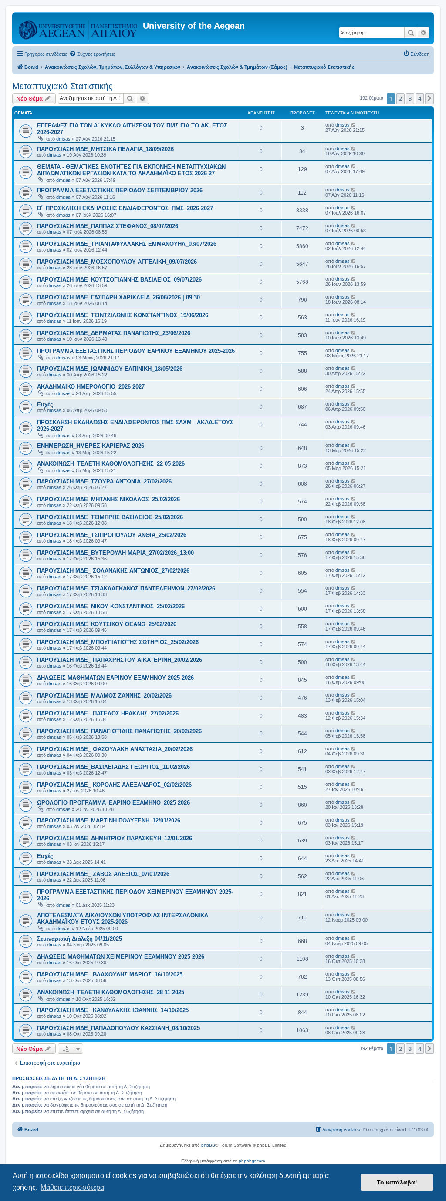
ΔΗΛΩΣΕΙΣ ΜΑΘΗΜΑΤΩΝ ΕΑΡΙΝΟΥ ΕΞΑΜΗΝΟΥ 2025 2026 (115, 677)
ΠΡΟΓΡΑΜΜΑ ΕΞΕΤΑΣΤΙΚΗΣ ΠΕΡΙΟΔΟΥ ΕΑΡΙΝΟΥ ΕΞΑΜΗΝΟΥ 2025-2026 (136, 351)
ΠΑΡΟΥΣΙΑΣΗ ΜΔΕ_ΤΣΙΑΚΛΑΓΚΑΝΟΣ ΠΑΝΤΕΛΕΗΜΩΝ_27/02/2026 (126, 588)
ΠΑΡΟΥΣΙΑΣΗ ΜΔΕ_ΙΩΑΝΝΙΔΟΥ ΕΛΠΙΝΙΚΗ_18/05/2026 (109, 369)
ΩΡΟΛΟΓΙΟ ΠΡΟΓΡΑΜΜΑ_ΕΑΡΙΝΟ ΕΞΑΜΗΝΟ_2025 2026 (113, 802)
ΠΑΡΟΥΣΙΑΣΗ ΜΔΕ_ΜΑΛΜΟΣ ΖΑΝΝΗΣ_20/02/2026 (104, 695)
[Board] (78, 28)
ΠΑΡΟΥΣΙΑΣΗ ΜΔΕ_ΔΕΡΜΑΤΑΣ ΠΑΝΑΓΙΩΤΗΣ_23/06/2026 (113, 333)
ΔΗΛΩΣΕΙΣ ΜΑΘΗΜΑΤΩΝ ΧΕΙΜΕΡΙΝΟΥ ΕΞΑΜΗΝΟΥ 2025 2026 (120, 956)
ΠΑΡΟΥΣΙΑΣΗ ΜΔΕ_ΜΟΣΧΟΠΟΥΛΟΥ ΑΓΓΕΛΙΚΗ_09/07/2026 (117, 261)
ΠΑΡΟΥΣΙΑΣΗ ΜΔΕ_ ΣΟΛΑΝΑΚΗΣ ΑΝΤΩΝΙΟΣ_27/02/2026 (113, 570)
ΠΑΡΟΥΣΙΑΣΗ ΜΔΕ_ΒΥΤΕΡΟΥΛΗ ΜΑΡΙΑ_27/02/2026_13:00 (115, 553)
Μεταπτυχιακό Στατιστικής (62, 86)
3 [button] (410, 98)
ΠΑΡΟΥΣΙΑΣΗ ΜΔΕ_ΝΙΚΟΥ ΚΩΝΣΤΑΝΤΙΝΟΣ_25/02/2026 (111, 606)
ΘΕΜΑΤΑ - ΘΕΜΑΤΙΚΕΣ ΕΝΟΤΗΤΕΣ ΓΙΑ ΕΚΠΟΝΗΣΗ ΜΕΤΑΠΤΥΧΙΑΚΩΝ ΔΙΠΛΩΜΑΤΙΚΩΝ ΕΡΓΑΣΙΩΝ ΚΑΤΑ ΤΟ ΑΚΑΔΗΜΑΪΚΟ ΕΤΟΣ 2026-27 (131, 170)
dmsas (63, 138)
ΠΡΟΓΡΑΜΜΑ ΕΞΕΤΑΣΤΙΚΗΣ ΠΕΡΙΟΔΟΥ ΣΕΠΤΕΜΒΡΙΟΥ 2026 (120, 190)
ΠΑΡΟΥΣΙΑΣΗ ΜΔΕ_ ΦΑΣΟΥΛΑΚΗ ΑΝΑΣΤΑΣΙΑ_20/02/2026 (115, 749)
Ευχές (45, 404)
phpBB (208, 1145)
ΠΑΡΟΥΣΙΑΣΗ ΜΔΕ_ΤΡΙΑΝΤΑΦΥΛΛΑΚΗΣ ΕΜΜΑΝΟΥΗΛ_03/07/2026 (126, 244)
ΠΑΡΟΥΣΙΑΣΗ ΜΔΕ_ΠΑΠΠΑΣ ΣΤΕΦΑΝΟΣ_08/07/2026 (107, 226)
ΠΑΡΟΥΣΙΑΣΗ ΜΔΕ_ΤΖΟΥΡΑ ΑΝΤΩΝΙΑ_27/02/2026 (104, 481)
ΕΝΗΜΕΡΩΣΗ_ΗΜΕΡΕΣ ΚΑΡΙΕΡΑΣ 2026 (90, 446)
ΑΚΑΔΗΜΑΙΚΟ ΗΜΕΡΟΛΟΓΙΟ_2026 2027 (91, 386)
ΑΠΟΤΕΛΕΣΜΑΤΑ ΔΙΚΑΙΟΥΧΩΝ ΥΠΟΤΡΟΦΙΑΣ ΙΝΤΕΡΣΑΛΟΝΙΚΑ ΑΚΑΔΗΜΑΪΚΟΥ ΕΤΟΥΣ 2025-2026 (122, 918)
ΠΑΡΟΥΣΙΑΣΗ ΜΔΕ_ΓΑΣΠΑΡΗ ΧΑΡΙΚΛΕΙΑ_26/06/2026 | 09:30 (118, 297)
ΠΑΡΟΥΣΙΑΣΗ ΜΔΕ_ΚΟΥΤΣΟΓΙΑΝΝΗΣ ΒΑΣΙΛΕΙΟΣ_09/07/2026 (119, 279)
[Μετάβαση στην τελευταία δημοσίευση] (354, 124)
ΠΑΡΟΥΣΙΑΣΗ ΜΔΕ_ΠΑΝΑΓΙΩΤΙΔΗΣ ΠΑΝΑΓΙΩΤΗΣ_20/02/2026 (119, 731)
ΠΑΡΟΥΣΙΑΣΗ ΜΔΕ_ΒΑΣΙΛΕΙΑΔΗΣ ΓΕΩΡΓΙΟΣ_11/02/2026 (113, 767)
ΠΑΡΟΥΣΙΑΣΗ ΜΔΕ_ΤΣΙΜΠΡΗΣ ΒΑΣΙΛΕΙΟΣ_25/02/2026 (110, 517)
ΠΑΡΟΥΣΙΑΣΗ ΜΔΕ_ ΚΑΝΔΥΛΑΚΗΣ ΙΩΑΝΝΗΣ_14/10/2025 (113, 1010)
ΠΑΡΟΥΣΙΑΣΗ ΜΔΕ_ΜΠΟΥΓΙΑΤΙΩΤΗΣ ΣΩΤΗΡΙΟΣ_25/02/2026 (118, 642)
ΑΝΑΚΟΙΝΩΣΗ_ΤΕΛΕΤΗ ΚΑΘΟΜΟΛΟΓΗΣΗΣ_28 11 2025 (110, 992)
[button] (429, 98)
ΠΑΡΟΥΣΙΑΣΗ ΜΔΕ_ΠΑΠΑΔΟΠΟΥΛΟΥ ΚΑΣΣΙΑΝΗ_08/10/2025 (118, 1028)
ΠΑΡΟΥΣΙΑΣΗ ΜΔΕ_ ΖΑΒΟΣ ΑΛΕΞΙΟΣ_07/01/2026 (103, 874)
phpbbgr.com (252, 1160)
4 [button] (419, 98)
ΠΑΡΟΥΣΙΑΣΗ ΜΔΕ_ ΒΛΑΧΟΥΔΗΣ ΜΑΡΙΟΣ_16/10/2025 (109, 974)
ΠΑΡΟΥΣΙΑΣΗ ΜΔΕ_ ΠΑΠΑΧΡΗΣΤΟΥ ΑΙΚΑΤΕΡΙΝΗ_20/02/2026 (119, 660)
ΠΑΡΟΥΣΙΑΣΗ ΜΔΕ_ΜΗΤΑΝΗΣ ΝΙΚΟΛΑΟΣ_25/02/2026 (108, 499)
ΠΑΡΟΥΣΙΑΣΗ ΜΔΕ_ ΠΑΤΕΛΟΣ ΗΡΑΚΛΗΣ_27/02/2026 (108, 713)
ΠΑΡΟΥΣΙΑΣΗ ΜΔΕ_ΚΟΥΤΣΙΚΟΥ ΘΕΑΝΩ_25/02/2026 (106, 624)
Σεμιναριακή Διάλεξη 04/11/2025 (79, 939)
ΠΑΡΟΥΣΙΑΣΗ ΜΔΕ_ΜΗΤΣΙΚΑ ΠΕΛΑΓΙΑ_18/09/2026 (105, 149)
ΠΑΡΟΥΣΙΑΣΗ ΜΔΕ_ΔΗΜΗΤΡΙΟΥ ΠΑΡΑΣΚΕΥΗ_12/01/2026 (114, 838)
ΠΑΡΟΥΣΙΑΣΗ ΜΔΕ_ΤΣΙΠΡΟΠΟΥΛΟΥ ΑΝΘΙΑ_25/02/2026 (111, 535)
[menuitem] (92, 54)
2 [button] (400, 98)
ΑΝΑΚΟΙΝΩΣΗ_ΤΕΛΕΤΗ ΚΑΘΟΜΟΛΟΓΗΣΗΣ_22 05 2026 (111, 463)
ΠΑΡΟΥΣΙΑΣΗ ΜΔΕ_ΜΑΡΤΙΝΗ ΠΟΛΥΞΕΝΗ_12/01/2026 (108, 820)
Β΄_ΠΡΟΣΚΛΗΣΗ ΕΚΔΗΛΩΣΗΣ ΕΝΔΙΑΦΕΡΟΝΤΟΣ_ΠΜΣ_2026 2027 (125, 208)
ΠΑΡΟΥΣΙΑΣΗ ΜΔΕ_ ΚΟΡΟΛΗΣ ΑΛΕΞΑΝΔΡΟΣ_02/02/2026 (114, 785)
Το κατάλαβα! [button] (397, 1182)
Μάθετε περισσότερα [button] (72, 1187)
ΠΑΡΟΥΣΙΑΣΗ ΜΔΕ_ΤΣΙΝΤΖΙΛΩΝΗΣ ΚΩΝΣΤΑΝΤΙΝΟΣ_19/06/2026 (122, 315)
